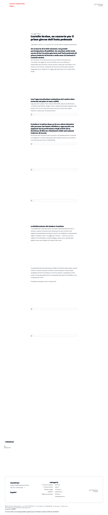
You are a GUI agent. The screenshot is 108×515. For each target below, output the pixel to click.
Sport (57, 487)
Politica (57, 485)
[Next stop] (54, 309)
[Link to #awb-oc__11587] (5, 5)
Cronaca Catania (14, 4)
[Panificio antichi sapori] (54, 170)
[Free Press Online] (98, 4)
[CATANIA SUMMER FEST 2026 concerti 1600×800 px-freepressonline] (54, 144)
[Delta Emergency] (54, 115)
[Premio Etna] (54, 201)
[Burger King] (54, 336)
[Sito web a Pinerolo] (13, 509)
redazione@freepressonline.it (19, 485)
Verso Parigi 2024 (50, 281)
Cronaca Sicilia (48, 487)
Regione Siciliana (47, 494)
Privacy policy (56, 506)
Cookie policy (64, 506)
